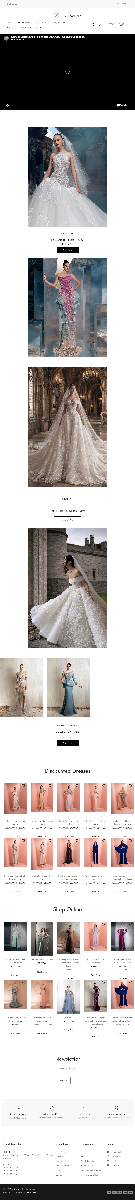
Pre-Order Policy (88, 1161)
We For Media (32, 1192)
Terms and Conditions (89, 1175)
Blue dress (68, 1017)
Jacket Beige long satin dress (42, 877)
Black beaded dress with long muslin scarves (68, 877)
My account (85, 1156)
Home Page (61, 1151)
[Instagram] (10, 4)
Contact (39, 26)
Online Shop (25, 26)
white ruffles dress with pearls (15, 822)
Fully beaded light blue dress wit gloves (15, 1019)
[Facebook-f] (7, 4)
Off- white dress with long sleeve (95, 822)
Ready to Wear (58, 22)
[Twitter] (13, 4)
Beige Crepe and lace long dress (68, 822)
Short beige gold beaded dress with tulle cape (122, 822)
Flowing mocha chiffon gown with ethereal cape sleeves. (68, 962)
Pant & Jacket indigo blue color (96, 877)
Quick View (15, 836)
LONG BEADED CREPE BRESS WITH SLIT (15, 961)
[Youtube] (16, 4)
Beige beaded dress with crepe (42, 822)
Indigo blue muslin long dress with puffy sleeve (122, 877)
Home (9, 22)
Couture (39, 22)
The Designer (23, 22)
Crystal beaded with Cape (42, 959)
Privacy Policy (87, 1165)
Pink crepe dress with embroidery (42, 1019)
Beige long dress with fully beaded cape (15, 877)
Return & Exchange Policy (91, 1170)
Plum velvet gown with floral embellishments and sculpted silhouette (95, 1020)
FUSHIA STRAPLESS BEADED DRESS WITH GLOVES (122, 962)
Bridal (9, 26)
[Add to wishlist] (24, 786)
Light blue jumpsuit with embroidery (95, 961)
